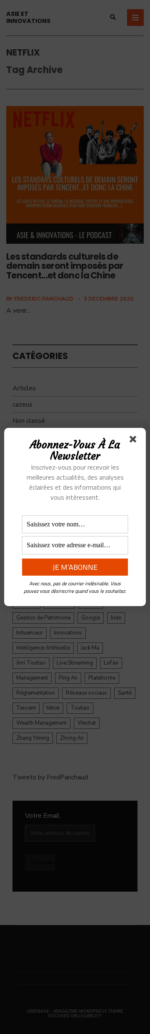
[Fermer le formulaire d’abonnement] (135, 441)
